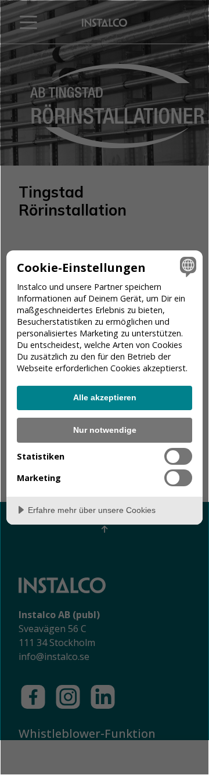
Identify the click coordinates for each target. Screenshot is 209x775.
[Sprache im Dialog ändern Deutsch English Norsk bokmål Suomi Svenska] (186, 266)
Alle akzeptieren (104, 397)
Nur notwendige (104, 430)
